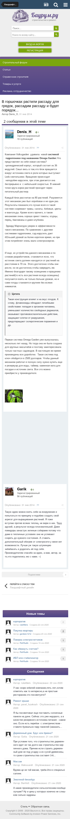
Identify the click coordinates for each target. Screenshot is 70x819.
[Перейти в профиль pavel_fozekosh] (8, 702)
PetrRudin (24, 642)
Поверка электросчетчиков (28, 639)
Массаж (17, 761)
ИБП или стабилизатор (25, 657)
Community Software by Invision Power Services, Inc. (35, 813)
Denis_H (13, 114)
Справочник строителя (15, 76)
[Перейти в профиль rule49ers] (8, 623)
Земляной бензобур (24, 779)
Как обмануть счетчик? (25, 648)
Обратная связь (40, 806)
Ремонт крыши (21, 700)
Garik (21, 488)
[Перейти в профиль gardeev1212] (8, 632)
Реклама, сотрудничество (17, 91)
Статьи (6, 69)
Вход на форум (35, 44)
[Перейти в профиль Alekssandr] (8, 762)
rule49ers (24, 624)
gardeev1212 (25, 633)
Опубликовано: (19, 147)
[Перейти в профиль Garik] (9, 491)
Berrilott (25, 783)
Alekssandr (27, 765)
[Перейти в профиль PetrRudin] (8, 641)
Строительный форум (15, 62)
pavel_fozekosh (29, 704)
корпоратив (19, 621)
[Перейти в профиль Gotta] (8, 734)
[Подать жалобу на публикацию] (38, 147)
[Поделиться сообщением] (62, 147)
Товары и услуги (12, 83)
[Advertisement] (35, 449)
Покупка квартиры (23, 630)
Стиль (24, 806)
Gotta (24, 736)
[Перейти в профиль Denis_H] (9, 134)
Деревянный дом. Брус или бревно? (33, 733)
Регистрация (35, 50)
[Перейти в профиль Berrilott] (8, 780)
